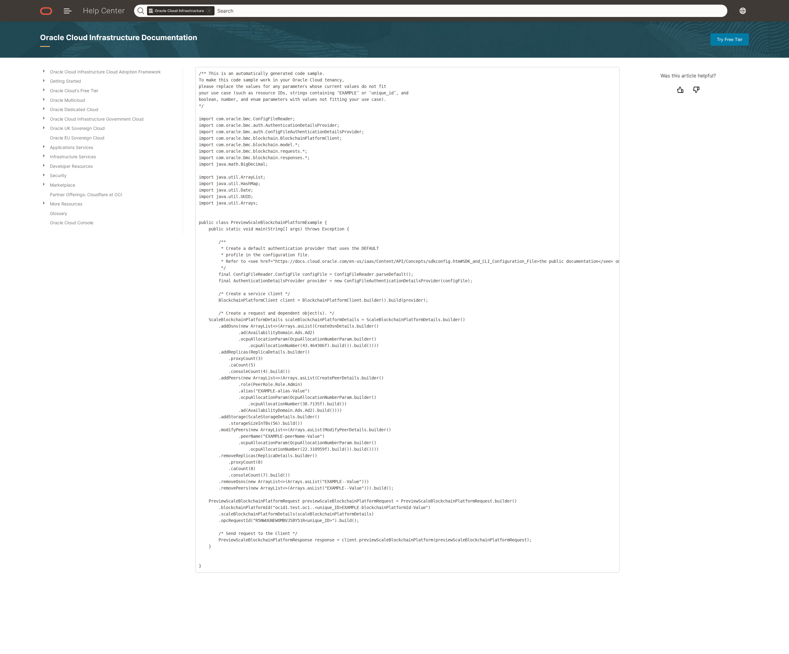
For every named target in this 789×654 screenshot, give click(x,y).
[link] (181, 10)
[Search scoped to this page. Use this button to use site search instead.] (209, 10)
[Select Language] (743, 11)
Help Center (104, 10)
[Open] (43, 70)
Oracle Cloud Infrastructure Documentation (118, 37)
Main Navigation (68, 11)
